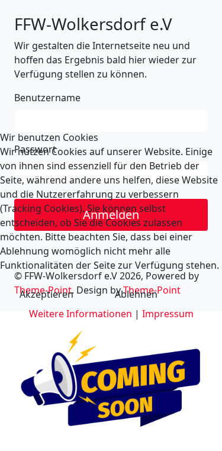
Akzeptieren (46, 294)
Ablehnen (136, 294)
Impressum (168, 313)
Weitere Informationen (80, 313)
